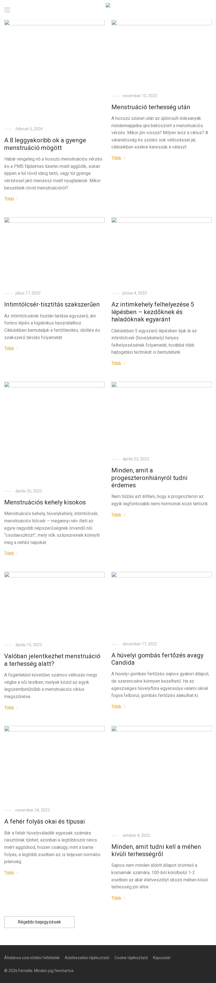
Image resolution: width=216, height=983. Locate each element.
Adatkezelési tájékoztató (87, 957)
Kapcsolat (161, 957)
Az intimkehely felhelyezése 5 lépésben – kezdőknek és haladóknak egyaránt (152, 312)
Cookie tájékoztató (131, 957)
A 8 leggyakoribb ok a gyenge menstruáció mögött (45, 144)
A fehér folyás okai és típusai (44, 821)
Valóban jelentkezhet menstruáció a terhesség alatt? (52, 660)
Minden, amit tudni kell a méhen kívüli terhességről (156, 850)
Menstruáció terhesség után (150, 107)
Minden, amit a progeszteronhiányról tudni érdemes (149, 478)
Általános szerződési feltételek (32, 957)
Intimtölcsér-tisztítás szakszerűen (52, 304)
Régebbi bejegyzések (39, 922)
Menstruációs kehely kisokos (45, 502)
